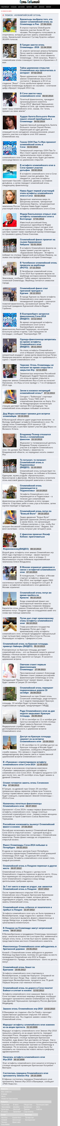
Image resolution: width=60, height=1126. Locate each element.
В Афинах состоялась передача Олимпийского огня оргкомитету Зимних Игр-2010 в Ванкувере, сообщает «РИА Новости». (28, 1081)
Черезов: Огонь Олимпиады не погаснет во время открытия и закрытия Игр (37, 367)
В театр (4, 1112)
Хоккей (4, 1120)
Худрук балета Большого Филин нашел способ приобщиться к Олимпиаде (37, 119)
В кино (15, 1105)
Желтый (16, 1109)
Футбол (4, 1118)
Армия (35, 6)
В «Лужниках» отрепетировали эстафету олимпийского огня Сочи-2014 (24, 763)
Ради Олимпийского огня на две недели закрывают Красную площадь (37, 713)
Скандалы (13, 6)
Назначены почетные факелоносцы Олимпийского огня (22, 804)
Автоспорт (16, 1120)
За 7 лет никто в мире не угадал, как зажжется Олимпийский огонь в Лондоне (27, 887)
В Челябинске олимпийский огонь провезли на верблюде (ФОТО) (38, 265)
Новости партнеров (9, 1099)
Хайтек (39, 1109)
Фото (3, 1096)
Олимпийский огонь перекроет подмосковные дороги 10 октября (36, 690)
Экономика (5, 1107)
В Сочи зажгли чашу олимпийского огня (31, 94)
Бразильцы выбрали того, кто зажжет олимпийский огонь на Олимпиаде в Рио (36, 21)
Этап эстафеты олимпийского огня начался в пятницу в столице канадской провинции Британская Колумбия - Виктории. (29, 1065)
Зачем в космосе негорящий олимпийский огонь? (35, 391)
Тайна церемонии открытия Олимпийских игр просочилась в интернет (37, 70)
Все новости (6, 1092)
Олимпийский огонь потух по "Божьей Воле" (35, 512)
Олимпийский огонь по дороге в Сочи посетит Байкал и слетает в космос (28, 989)
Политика (5, 1105)
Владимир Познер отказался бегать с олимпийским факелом (35, 437)
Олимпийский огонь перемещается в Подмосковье (31, 488)
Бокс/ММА (5, 1125)
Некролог (48, 6)
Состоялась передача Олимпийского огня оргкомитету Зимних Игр (25, 1074)
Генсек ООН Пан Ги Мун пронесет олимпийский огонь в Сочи (38, 144)
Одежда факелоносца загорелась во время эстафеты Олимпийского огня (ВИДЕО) (38, 343)
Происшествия (42, 1105)
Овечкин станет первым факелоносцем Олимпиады (33, 667)
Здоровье (29, 6)
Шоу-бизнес (21, 6)
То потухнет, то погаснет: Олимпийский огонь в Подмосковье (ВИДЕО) (33, 464)
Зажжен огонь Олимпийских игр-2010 (23, 1008)
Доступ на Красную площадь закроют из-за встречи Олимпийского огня (35, 739)
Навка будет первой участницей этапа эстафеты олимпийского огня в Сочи (37, 193)
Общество (28, 1105)
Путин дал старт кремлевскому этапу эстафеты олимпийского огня (36, 620)
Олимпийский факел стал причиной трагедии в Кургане (34, 290)
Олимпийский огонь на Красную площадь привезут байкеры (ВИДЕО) (25, 645)
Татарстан (29, 1118)
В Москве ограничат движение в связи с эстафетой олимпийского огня (38, 569)
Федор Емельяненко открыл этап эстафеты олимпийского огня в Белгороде (38, 216)
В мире (4, 1094)
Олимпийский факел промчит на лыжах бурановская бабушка (37, 242)
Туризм (27, 1109)
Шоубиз (16, 1107)
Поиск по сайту (7, 11)
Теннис (4, 1122)
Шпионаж (41, 6)
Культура (5, 1109)
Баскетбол (16, 1118)
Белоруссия (30, 1120)
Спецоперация (5, 6)
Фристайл (16, 1122)
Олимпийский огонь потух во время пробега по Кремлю (35, 595)
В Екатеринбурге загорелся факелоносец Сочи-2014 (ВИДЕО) (34, 316)
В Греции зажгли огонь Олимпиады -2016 (32, 46)
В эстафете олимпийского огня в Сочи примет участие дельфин (37, 167)
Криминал (28, 1107)
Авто (38, 1107)
